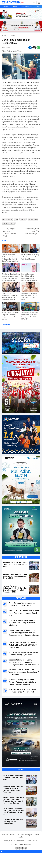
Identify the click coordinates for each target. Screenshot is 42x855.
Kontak (12, 835)
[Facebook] (16, 848)
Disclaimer (4, 835)
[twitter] (34, 48)
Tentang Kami (20, 837)
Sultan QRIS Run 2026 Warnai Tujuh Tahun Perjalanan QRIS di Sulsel (14, 777)
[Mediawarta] (13, 3)
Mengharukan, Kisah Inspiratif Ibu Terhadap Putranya (31, 231)
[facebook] (30, 47)
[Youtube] (22, 848)
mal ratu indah (7, 219)
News (15, 7)
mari (16, 219)
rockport (23, 219)
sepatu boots (33, 219)
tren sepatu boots (8, 223)
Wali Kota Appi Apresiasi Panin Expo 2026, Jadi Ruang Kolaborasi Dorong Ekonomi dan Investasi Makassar (13, 800)
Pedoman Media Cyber (24, 835)
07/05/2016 (6, 48)
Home (4, 36)
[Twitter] (19, 848)
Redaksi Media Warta (14, 51)
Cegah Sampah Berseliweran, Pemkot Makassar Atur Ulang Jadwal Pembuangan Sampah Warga (13, 811)
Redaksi (37, 835)
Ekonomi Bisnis (26, 7)
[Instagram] (25, 848)
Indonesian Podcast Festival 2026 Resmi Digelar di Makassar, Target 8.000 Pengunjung (13, 789)
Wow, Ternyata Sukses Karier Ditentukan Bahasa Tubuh (9, 232)
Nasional (6, 7)
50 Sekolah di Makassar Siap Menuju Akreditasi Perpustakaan (13, 821)
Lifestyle (12, 36)
